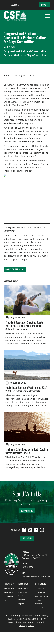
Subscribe (27, 538)
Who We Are (9, 588)
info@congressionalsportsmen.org (36, 576)
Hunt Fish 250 (40, 588)
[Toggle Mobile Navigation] (47, 16)
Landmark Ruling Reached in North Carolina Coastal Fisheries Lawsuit (26, 451)
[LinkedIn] (36, 530)
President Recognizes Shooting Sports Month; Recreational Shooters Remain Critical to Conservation (24, 325)
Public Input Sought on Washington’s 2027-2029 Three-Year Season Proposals (26, 389)
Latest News (23, 588)
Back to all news (14, 269)
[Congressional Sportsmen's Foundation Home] (15, 16)
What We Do (9, 592)
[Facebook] (24, 530)
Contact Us (39, 607)
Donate (45, 4)
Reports (21, 603)
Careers (7, 600)
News (12, 46)
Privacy (23, 625)
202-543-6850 (27, 567)
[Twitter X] (30, 530)
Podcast (21, 599)
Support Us (27, 510)
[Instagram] (42, 530)
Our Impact (8, 596)
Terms (31, 625)
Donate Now (40, 592)
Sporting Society (41, 596)
